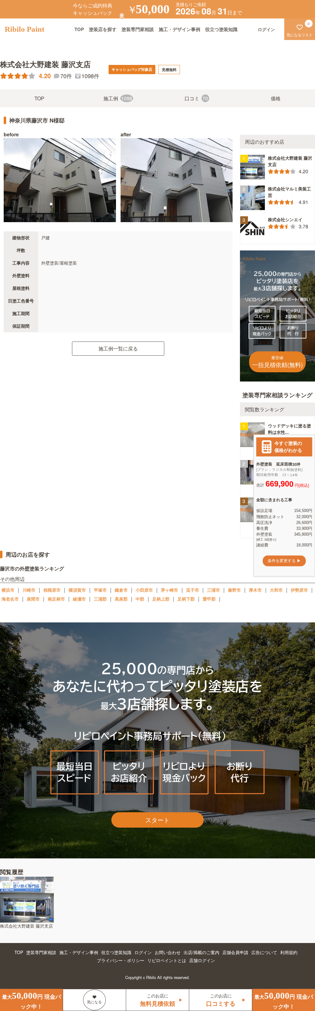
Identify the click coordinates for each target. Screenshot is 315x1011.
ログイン (143, 952)
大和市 (276, 590)
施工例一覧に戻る (118, 348)
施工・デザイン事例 (179, 29)
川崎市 (28, 590)
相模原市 (52, 590)
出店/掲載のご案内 (201, 952)
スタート (157, 819)
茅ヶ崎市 (169, 590)
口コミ (196, 98)
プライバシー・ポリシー (120, 960)
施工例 (117, 98)
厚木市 (255, 590)
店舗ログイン (202, 960)
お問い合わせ (168, 952)
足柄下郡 (186, 599)
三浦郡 (100, 599)
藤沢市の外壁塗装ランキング (32, 568)
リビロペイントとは (166, 960)
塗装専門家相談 (138, 29)
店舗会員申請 (235, 952)
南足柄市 (56, 599)
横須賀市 (77, 590)
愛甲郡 (209, 599)
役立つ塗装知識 (221, 29)
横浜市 (8, 590)
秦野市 (234, 590)
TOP (79, 29)
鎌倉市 (121, 590)
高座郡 (121, 599)
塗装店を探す (103, 29)
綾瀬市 (79, 599)
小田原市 (144, 590)
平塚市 (100, 590)
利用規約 (288, 952)
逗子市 (192, 590)
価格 (276, 98)
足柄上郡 (160, 599)
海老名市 (10, 599)
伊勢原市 (299, 590)
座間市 (33, 599)
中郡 (140, 599)
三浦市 (213, 590)
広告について (264, 952)
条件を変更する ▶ (284, 560)
